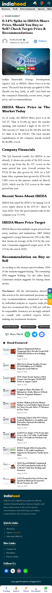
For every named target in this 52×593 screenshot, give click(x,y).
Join (45, 591)
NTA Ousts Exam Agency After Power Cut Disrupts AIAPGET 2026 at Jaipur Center (31, 379)
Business (6, 9)
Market (26, 591)
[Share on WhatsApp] (50, 296)
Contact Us (11, 549)
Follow (42, 41)
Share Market (12, 16)
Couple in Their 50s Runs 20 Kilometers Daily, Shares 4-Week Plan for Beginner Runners (32, 392)
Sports (41, 9)
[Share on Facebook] (50, 290)
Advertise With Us (14, 537)
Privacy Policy (12, 557)
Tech (15, 9)
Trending (6, 591)
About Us (10, 529)
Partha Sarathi (16, 40)
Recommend (35, 591)
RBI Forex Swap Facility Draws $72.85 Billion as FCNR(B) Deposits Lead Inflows (31, 366)
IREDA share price (28, 327)
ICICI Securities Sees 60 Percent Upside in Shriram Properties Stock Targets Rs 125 (32, 481)
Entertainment (27, 9)
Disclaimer (10, 553)
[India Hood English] (14, 3)
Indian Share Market (10, 327)
